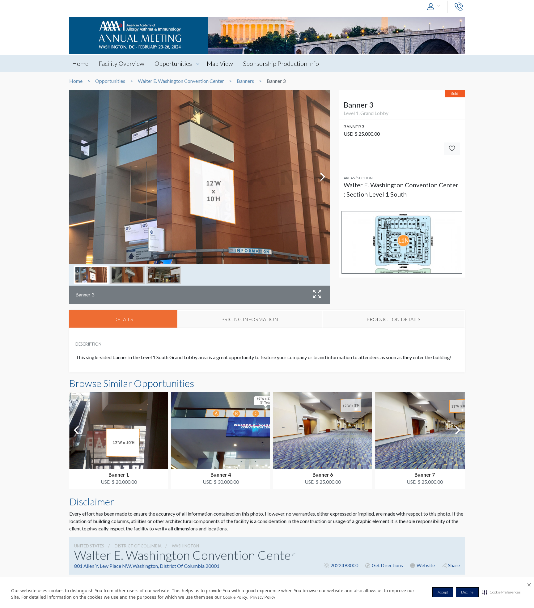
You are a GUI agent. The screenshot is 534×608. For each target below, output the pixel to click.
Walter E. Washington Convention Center (181, 81)
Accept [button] (443, 592)
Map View (220, 63)
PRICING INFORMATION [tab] (249, 319)
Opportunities (173, 63)
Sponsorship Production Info (281, 63)
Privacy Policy (262, 597)
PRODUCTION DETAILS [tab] (394, 319)
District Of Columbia (138, 545)
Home (80, 63)
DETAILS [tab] (123, 319)
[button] (501, 592)
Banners (245, 81)
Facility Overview (121, 63)
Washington (185, 545)
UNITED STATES (89, 545)
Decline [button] (467, 592)
